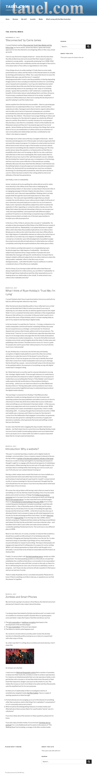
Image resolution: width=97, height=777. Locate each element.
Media (41, 19)
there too (50, 515)
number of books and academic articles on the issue (35, 458)
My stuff (24, 19)
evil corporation (14, 622)
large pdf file (18, 518)
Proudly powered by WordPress (14, 772)
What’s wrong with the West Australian (58, 19)
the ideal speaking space (34, 556)
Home (7, 19)
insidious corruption (29, 622)
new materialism (14, 627)
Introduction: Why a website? (22, 448)
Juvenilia (33, 19)
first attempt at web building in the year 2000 (28, 502)
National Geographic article (26, 672)
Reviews (15, 19)
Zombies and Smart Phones (21, 596)
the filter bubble (32, 693)
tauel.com (17, 7)
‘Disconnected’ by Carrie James (23, 40)
